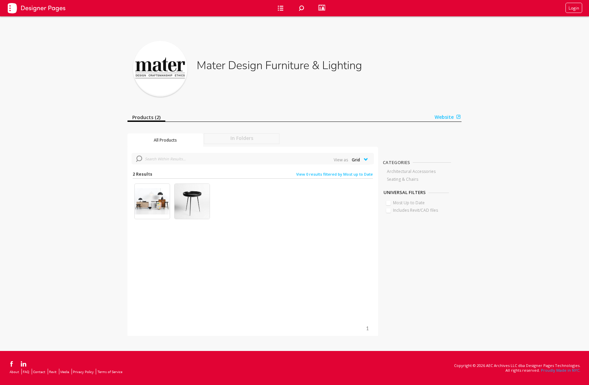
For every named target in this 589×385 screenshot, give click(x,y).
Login (574, 7)
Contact (39, 371)
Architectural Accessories (411, 171)
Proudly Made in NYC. (560, 370)
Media (64, 371)
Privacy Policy (83, 371)
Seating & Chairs (402, 179)
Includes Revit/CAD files (415, 210)
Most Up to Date (409, 203)
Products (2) (146, 117)
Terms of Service (109, 371)
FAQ (26, 371)
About (14, 371)
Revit (53, 371)
